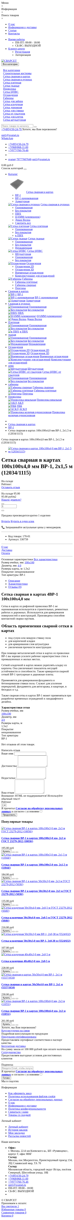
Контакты (14, 33)
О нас (11, 24)
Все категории (11, 70)
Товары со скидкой (19, 1115)
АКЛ (20, 402)
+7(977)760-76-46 (18, 150)
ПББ (19, 406)
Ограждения (10, 95)
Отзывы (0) (15, 586)
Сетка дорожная (12, 107)
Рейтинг (6, 801)
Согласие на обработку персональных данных (35, 1099)
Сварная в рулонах (19, 303)
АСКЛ (23, 409)
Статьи (12, 30)
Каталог (13, 174)
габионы (13, 384)
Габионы (8, 98)
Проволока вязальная (49, 399)
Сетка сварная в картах (16, 76)
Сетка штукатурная (14, 119)
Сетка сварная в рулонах (17, 79)
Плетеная (13, 322)
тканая (12, 334)
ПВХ (18, 213)
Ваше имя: (7, 753)
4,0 (19, 565)
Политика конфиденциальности (27, 1108)
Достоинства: (9, 765)
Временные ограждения (29, 272)
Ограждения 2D (24, 266)
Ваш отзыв (7, 792)
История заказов (18, 1129)
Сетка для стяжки (13, 110)
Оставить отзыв (10, 487)
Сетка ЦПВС (11, 91)
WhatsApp (7, 138)
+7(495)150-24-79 (18, 144)
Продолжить (9, 815)
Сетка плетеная (12, 82)
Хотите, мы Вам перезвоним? (39, 129)
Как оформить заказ (19, 1093)
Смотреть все (23, 223)
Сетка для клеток (13, 116)
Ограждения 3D (24, 269)
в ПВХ (19, 235)
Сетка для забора (13, 101)
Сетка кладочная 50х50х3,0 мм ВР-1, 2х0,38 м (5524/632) (36, 940)
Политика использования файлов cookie (31, 1096)
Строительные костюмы (17, 73)
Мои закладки (16, 1132)
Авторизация (23, 54)
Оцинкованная (24, 207)
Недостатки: (8, 778)
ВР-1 (18, 195)
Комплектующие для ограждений (35, 275)
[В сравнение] (16, 852)
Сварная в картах (18, 291)
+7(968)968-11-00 (18, 147)
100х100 (29, 562)
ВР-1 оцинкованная (26, 198)
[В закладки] (13, 852)
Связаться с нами (18, 1111)
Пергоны (20, 288)
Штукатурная (23, 254)
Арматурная (22, 201)
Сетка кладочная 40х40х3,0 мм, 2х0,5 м (25, 961)
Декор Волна (22, 219)
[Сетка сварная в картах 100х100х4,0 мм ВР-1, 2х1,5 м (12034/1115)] (40, 451)
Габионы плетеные (26, 281)
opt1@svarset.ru (10, 135)
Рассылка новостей (19, 1136)
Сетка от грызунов (14, 113)
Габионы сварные (25, 285)
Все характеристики (45, 559)
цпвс (11, 365)
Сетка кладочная (13, 104)
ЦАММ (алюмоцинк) (27, 216)
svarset (12, 159)
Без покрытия (23, 210)
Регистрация (22, 51)
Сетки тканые (11, 85)
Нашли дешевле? (11, 499)
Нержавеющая (23, 247)
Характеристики (18, 583)
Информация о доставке (22, 27)
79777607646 (23, 159)
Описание (14, 580)
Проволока (9, 88)
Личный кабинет (18, 1126)
